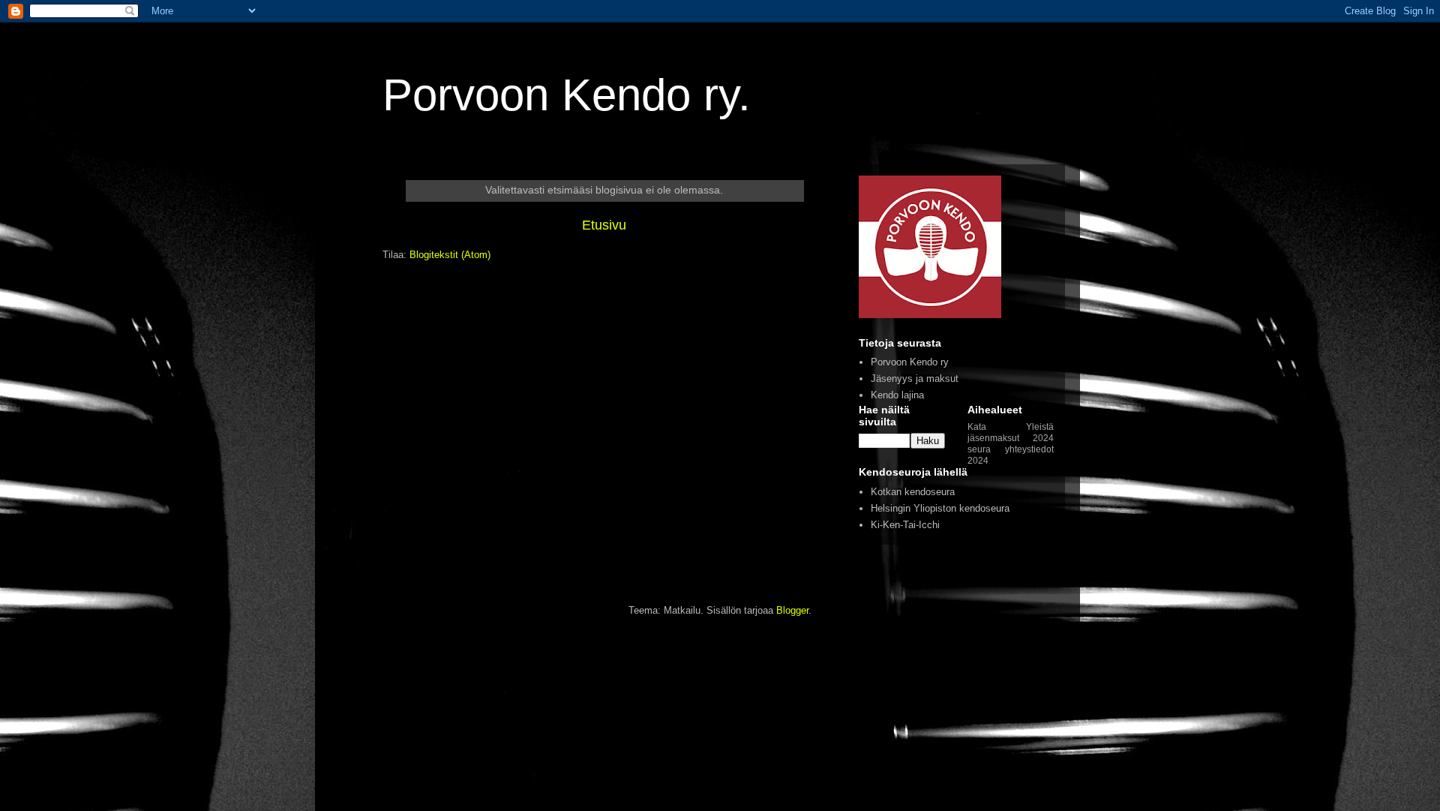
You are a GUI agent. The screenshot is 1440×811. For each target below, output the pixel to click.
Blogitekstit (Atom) (450, 254)
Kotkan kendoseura (913, 491)
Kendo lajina (897, 395)
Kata (977, 426)
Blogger (792, 610)
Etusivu (604, 225)
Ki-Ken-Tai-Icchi (905, 524)
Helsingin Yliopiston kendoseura (940, 508)
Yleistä (1040, 426)
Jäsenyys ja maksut (914, 378)
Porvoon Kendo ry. (566, 95)
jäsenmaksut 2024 (1011, 438)
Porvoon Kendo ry (910, 362)
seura (979, 449)
